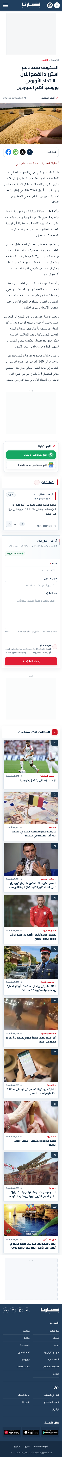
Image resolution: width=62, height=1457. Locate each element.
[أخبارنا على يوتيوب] (6, 1310)
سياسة (26, 1331)
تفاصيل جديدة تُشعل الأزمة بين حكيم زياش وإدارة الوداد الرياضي (33, 937)
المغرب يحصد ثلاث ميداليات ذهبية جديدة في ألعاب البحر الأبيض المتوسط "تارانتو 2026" (32, 1246)
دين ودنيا (25, 1359)
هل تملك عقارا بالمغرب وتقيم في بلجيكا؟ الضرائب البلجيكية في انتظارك (34, 834)
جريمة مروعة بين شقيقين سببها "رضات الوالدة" (35, 1143)
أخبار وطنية (54, 1331)
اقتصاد (44, 60)
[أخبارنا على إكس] (13, 1310)
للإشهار (56, 1409)
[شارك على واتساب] (16, 152)
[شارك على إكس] (23, 152)
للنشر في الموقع (51, 1395)
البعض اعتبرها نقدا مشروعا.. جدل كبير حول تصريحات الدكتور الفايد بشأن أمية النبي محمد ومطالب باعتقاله (32, 885)
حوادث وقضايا (23, 1367)
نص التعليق (50, 593)
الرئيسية (55, 60)
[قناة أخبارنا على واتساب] (50, 5)
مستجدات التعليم (51, 1367)
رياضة (27, 1338)
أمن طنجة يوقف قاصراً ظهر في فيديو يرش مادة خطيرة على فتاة (31, 1040)
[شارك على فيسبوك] (8, 152)
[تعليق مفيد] (9, 524)
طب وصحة (25, 1345)
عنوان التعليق (49, 578)
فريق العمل (24, 1395)
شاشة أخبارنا (53, 1359)
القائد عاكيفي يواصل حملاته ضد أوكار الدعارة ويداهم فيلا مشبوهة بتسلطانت (31, 988)
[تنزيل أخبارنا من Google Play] (50, 1432)
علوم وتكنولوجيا (51, 1352)
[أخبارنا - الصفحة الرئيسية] (50, 1310)
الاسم (53, 563)
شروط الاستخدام (51, 1402)
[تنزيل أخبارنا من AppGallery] (12, 1432)
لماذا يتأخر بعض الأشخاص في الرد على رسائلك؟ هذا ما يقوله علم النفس (31, 1091)
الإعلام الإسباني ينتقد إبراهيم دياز (38, 780)
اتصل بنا (26, 1402)
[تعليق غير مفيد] (15, 524)
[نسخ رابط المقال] (30, 152)
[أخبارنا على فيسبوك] (57, 5)
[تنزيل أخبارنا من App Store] (31, 1432)
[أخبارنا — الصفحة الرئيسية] (31, 5)
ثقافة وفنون (24, 1352)
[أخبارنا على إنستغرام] (20, 1310)
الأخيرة (56, 1374)
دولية (56, 1345)
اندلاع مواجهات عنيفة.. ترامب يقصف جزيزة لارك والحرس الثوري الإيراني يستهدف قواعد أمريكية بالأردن (32, 1194)
